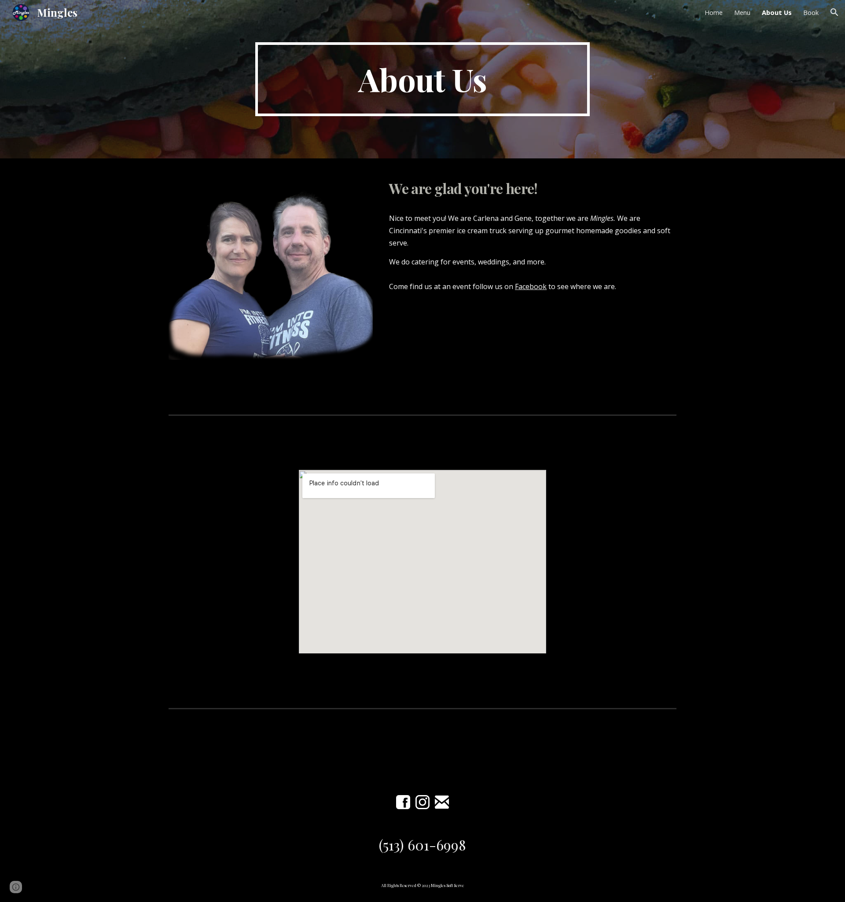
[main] (422, 79)
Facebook (531, 286)
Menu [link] (742, 12)
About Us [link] (777, 12)
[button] (834, 12)
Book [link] (811, 12)
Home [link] (714, 12)
